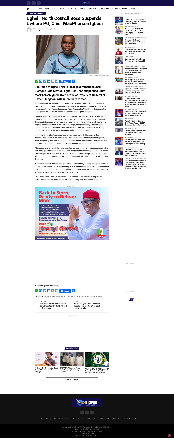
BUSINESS (82, 8)
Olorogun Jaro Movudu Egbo (78, 320)
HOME (41, 8)
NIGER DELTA (72, 8)
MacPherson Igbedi (59, 320)
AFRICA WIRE (92, 8)
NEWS (47, 8)
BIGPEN (37, 31)
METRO (62, 8)
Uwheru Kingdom (96, 320)
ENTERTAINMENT (121, 8)
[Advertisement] (72, 268)
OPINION (132, 8)
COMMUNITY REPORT (106, 8)
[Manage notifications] (169, 435)
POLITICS (55, 8)
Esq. (49, 320)
